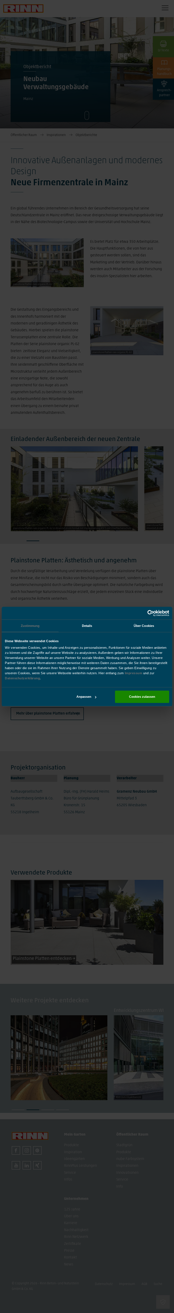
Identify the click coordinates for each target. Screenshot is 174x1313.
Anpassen (83, 696)
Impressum (134, 673)
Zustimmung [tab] (30, 626)
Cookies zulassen (142, 696)
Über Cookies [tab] (144, 626)
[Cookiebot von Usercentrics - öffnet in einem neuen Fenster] (150, 613)
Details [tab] (87, 626)
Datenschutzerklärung (22, 678)
